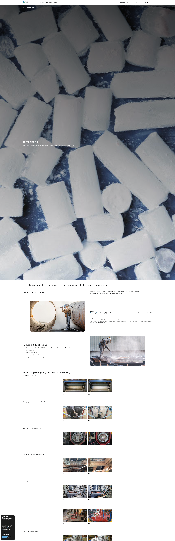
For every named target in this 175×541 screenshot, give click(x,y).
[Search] (141, 2)
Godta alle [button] (5, 536)
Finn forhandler (136, 2)
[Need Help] (143, 2)
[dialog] (8, 527)
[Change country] (145, 2)
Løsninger (28, 7)
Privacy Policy (8, 527)
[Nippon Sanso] (26, 2)
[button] (8, 538)
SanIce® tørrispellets (94, 312)
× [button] (13, 516)
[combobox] (12, 516)
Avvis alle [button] (10, 536)
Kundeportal (129, 2)
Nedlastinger (122, 2)
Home (24, 7)
